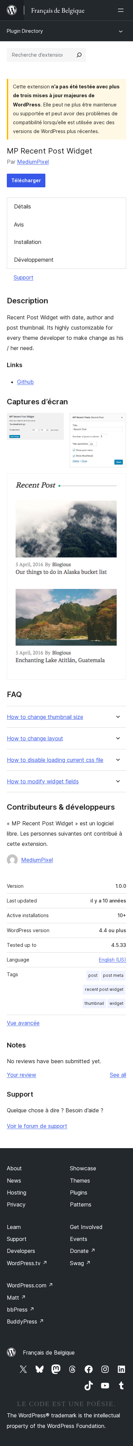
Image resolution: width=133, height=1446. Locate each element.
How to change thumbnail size (45, 717)
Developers (21, 1250)
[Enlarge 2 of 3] (117, 422)
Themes (80, 1180)
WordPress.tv (27, 1263)
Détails (22, 206)
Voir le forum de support (37, 1126)
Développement (34, 259)
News (14, 1180)
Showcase (83, 1168)
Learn (14, 1227)
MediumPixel (33, 161)
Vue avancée (23, 1023)
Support (23, 277)
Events (78, 1238)
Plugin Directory (25, 31)
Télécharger (26, 180)
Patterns (80, 1204)
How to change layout (35, 738)
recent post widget (104, 989)
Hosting (16, 1192)
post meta (113, 975)
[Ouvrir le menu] (122, 10)
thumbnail (94, 1003)
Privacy (16, 1204)
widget (116, 1003)
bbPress (20, 1309)
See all (118, 1074)
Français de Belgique (49, 1352)
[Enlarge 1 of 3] (54, 422)
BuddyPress (25, 1321)
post (93, 975)
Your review (21, 1074)
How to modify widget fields (43, 781)
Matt (16, 1297)
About (14, 1168)
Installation (27, 241)
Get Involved (86, 1227)
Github (25, 381)
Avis (19, 224)
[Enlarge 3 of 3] (117, 482)
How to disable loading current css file (55, 760)
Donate (82, 1250)
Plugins (78, 1192)
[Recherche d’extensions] (79, 55)
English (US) (112, 960)
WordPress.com (30, 1285)
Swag (80, 1263)
